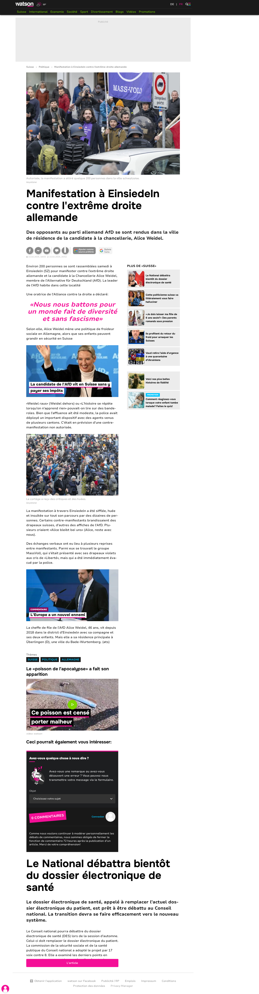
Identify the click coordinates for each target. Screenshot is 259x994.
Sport (84, 12)
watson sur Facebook (81, 981)
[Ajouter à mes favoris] (65, 250)
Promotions (147, 12)
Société (72, 12)
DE (172, 4)
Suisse (21, 12)
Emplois (130, 981)
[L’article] (103, 912)
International (38, 12)
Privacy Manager (122, 986)
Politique (44, 67)
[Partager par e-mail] (46, 250)
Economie (57, 12)
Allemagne (70, 659)
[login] (5, 989)
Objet (32, 791)
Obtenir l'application (48, 981)
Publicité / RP (110, 981)
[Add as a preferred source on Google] (84, 250)
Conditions (169, 981)
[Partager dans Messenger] (38, 250)
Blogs (120, 12)
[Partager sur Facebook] (29, 250)
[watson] (25, 4)
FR (181, 4)
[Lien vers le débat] (56, 250)
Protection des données (89, 986)
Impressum (148, 981)
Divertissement (102, 12)
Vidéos (131, 12)
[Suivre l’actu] (105, 250)
